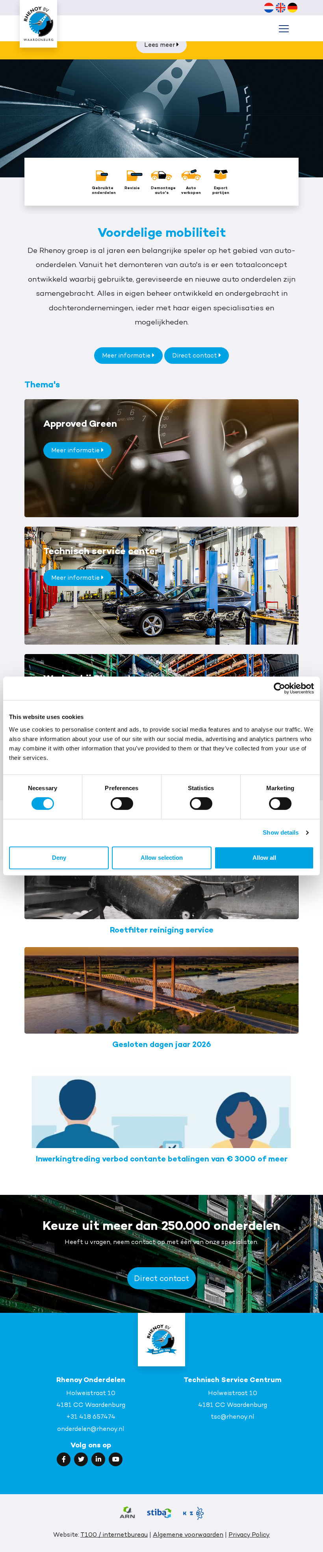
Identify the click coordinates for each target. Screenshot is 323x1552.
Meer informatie (127, 355)
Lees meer (160, 44)
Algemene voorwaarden (188, 1534)
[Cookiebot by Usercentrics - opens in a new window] (279, 688)
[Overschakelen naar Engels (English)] (280, 7)
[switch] (122, 803)
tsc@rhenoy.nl (232, 1416)
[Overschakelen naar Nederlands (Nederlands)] (269, 7)
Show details (281, 832)
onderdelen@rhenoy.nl (90, 1428)
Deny (59, 857)
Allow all (264, 857)
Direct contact (195, 355)
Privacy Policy (249, 1534)
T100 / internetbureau (114, 1534)
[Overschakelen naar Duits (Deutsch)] (292, 7)
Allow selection (162, 857)
